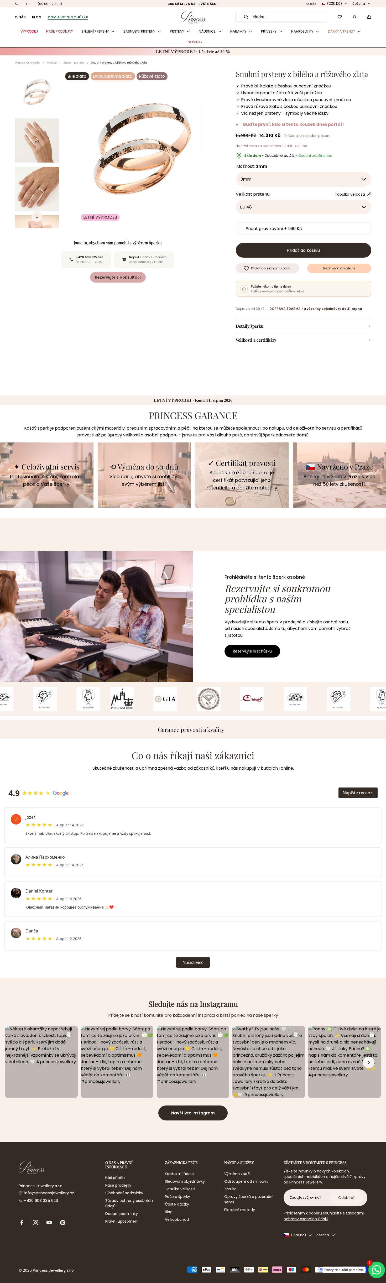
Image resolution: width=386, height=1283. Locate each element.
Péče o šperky (177, 1196)
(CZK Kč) (334, 3)
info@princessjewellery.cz (49, 1193)
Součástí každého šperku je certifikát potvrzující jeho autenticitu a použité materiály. (241, 480)
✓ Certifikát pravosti (242, 463)
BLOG (36, 17)
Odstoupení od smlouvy (246, 1181)
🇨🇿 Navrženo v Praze (339, 467)
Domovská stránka (27, 63)
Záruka (230, 1189)
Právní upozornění (121, 1221)
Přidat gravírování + (274, 229)
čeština (358, 3)
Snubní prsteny (74, 63)
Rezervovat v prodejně (339, 268)
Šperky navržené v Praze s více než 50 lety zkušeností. (339, 480)
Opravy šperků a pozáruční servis (248, 1199)
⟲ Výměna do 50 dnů (144, 467)
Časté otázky (177, 1204)
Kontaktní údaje (179, 1173)
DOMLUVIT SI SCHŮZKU (68, 17)
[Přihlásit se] (354, 17)
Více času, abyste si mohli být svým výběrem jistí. (144, 480)
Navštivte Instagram (193, 1113)
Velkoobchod (177, 1219)
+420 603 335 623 (41, 1200)
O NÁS (20, 17)
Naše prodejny (118, 1185)
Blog (169, 1211)
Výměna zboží (237, 1173)
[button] (369, 17)
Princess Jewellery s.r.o (53, 1270)
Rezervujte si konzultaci (118, 277)
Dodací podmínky (121, 1213)
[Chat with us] (377, 1269)
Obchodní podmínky (124, 1193)
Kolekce (52, 63)
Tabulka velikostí (180, 1189)
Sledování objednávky (185, 1181)
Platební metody (239, 1209)
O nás (311, 4)
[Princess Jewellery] (193, 17)
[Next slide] (37, 216)
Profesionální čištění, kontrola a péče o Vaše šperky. (47, 480)
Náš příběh (115, 1177)
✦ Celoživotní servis (47, 467)
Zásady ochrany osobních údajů (129, 1203)
